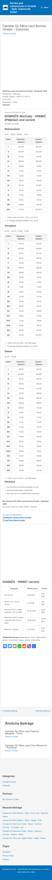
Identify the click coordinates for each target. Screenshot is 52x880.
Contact (6, 859)
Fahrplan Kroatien (9, 34)
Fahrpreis (6, 785)
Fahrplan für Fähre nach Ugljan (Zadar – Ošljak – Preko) (24, 838)
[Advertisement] (26, 62)
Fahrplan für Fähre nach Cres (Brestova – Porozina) (26, 746)
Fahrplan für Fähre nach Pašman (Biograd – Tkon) (22, 732)
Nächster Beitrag (43, 711)
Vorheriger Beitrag (9, 711)
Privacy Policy (8, 856)
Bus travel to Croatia (11, 799)
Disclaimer (7, 852)
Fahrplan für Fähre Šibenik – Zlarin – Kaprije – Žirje (22, 820)
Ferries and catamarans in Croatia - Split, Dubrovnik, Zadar (23, 7)
